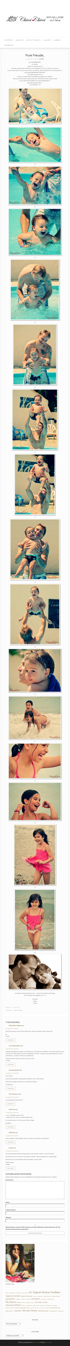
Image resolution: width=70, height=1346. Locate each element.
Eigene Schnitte (13, 1296)
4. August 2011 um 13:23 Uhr (12, 1112)
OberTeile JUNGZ (40, 1302)
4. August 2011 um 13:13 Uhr (12, 1135)
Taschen (18, 1311)
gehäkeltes (10, 1299)
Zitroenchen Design (15, 1025)
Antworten (10, 1040)
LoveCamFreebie (50, 1299)
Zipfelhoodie (61, 1311)
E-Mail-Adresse (11, 1210)
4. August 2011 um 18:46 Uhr (12, 1073)
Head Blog (48, 1342)
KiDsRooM (35, 1299)
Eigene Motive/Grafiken (46, 1292)
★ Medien (57, 40)
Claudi (41, 59)
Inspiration (28, 1299)
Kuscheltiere (43, 1299)
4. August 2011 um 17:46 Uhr (12, 1097)
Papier (23, 1305)
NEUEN (40, 74)
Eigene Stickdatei (26, 1296)
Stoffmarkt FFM (10, 1311)
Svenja (11, 1148)
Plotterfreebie (29, 1305)
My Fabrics (11, 1302)
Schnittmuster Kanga (44, 1307)
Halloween (18, 1299)
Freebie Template (47, 1296)
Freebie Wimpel (56, 1296)
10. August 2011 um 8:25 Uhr (12, 1028)
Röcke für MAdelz (9, 1307)
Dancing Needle (14, 1070)
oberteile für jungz (30, 1302)
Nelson (19, 1302)
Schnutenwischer (55, 1308)
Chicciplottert (18, 1292)
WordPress (36, 1342)
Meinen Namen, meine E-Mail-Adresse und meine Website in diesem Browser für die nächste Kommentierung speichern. (33, 1228)
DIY (30, 1292)
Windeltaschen (53, 1311)
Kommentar (10, 1180)
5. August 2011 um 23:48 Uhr (12, 1048)
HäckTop (23, 1299)
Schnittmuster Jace (34, 1307)
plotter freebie (36, 1305)
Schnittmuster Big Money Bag (22, 1308)
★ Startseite (8, 40)
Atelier (7, 1292)
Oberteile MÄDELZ (14, 1305)
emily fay (11, 1109)
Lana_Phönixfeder (14, 1046)
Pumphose (54, 1305)
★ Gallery (47, 40)
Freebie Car (40, 1296)
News (23, 1302)
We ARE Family (16, 1007)
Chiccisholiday (25, 1292)
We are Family (18, 1010)
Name (7, 1202)
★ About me (20, 40)
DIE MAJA (12, 1132)
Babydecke (11, 1292)
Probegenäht (48, 1305)
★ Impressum (8, 45)
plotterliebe (42, 1305)
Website (8, 1217)
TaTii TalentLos (13, 1094)
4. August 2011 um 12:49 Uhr (12, 1151)
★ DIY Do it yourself (33, 40)
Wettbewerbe (43, 1311)
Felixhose (35, 1296)
